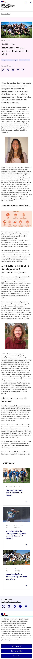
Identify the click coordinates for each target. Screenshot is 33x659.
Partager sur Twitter (8, 70)
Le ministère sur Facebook (15, 606)
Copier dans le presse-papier (23, 70)
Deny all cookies (16, 651)
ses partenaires (13, 619)
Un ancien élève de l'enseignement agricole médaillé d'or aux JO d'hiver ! (16, 535)
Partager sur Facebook (3, 70)
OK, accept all (16, 646)
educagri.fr (23, 454)
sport (16, 60)
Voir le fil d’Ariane (5, 14)
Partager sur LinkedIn (13, 70)
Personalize (16, 656)
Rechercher (25, 2)
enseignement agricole (7, 60)
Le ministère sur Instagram (20, 606)
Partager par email (18, 70)
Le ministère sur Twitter (3, 606)
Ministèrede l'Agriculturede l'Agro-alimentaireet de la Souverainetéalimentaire (8, 5)
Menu (30, 2)
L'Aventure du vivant (24, 60)
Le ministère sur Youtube (26, 606)
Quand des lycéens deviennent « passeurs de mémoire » (16, 576)
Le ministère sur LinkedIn (9, 606)
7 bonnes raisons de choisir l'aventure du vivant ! (14, 492)
